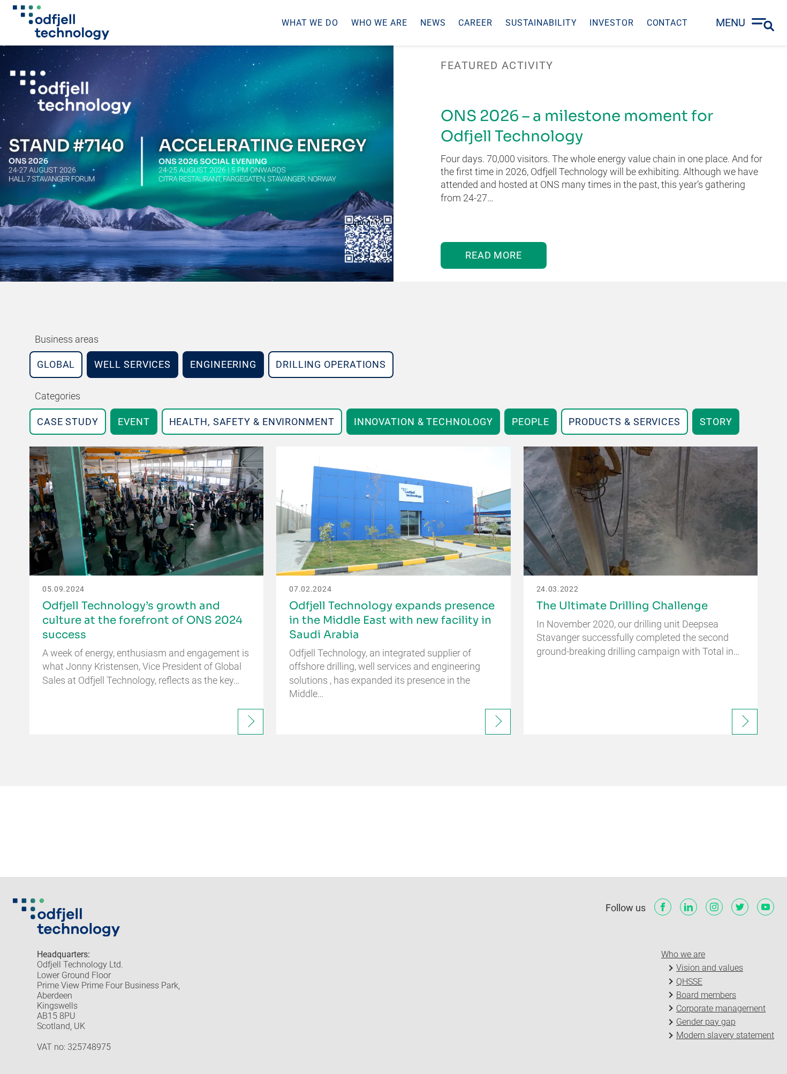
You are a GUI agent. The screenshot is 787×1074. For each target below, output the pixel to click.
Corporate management (721, 1008)
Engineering (223, 364)
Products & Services (624, 421)
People (530, 421)
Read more (493, 255)
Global (56, 364)
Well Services (132, 364)
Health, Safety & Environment (252, 421)
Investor (611, 23)
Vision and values (709, 968)
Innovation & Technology (423, 421)
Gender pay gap (706, 1022)
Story (716, 421)
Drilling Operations (331, 364)
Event (134, 421)
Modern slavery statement (725, 1035)
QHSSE (689, 982)
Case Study (68, 421)
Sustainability (541, 23)
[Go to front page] (61, 22)
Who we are (379, 23)
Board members (706, 995)
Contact (667, 23)
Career (475, 23)
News (433, 23)
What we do (310, 23)
